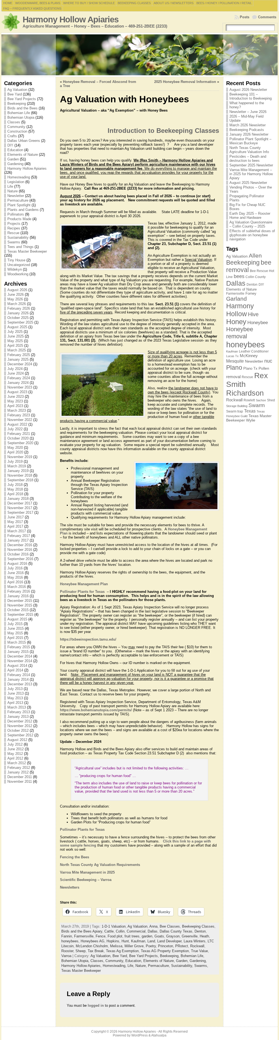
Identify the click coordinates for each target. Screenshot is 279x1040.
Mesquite (235, 360)
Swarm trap (234, 411)
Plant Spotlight (19, 205)
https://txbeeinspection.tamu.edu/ (88, 639)
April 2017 (15, 526)
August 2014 (17, 666)
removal (233, 376)
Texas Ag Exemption (122, 951)
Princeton (165, 946)
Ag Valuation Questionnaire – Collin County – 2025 (250, 224)
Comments (267, 17)
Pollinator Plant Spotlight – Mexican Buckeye (250, 141)
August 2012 (17, 740)
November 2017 (19, 508)
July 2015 (15, 624)
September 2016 (20, 559)
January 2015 (18, 652)
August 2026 (17, 290)
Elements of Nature (22, 155)
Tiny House (16, 260)
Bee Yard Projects (21, 99)
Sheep (80, 951)
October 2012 (18, 730)
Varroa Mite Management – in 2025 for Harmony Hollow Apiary (251, 174)
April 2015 (15, 638)
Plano (234, 367)
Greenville (190, 936)
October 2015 (18, 610)
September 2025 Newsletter (251, 165)
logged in (96, 1005)
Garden (13, 159)
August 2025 (17, 327)
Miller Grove (134, 946)
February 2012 (18, 768)
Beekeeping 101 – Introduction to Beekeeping (250, 96)
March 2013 (16, 707)
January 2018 (18, 499)
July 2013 (15, 689)
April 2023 (15, 406)
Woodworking (17, 274)
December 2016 (19, 545)
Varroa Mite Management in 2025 (87, 872)
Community (16, 127)
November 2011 (19, 781)
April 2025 (15, 345)
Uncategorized (18, 265)
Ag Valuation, (101, 956)
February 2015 (18, 647)
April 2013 (15, 703)
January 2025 (18, 359)
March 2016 (16, 587)
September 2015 (20, 614)
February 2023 (18, 415)
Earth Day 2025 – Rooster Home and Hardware (249, 215)
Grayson (173, 936)
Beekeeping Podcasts (246, 130)
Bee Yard (14, 94)
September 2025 (20, 322)
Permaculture (17, 200)
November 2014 (19, 661)
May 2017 (15, 522)
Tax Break (96, 951)
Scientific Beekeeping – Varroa (85, 880)
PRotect (181, 946)
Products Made (19, 219)
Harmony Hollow (240, 310)
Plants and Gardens (23, 210)
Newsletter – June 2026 (247, 112)
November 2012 (19, 726)
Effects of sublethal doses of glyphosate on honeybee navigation (252, 235)
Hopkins (113, 941)
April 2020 (15, 452)
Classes (13, 122)
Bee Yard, (121, 956)
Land (151, 941)
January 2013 (18, 717)
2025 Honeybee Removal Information (185, 82)
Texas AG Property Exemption (165, 951)
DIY (10, 145)
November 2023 (19, 387)
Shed (271, 400)
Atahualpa (158, 1035)
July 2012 (15, 744)
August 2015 (17, 619)
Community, (115, 961)
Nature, (141, 966)
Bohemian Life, (192, 956)
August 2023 (17, 392)
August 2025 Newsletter (248, 183)
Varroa (66, 956)
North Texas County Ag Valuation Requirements (100, 865)
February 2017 (18, 536)
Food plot (115, 936)
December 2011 (19, 777)
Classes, (97, 961)
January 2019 (18, 471)
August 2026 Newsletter (248, 90)
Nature (12, 191)
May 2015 (15, 633)
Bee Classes (170, 926)
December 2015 (19, 601)
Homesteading (18, 177)
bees (239, 276)
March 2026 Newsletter (247, 125)
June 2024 (15, 373)
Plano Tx (250, 368)
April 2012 (15, 758)
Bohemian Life (18, 113)
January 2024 (18, 383)
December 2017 (19, 503)
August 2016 (17, 563)
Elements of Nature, (159, 961)
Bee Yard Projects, (144, 956)
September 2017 (20, 512)
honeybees (69, 941)
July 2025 (15, 332)
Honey (236, 321)
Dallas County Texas (176, 931)
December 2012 (19, 721)
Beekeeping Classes (198, 926)
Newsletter (15, 196)
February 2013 (18, 712)
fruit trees (132, 936)
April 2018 (15, 494)
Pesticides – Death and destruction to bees (247, 158)
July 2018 (15, 485)
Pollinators (15, 214)
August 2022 (17, 424)
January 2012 (18, 772)
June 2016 (15, 573)
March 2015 (16, 642)
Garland (236, 298)
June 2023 (15, 397)
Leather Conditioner (254, 351)
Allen (255, 255)
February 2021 (18, 434)
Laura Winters (194, 941)
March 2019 (16, 466)
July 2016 (15, 568)
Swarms (13, 242)
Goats (159, 936)
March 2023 (16, 410)
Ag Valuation (17, 90)
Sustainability (18, 237)
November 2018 (19, 475)
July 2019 (15, 461)
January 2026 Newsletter (248, 134)
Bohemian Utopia (20, 117)
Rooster (67, 951)
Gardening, (198, 961)
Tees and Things (20, 247)
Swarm (256, 405)
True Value (199, 951)
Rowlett (249, 400)
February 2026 (18, 308)
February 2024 (18, 378)
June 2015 (15, 628)
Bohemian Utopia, (75, 961)
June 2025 (15, 336)
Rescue (13, 233)
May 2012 (15, 754)
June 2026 (15, 294)
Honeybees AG (92, 941)
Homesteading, (115, 966)
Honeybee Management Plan (84, 584)
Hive (253, 314)
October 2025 (18, 318)
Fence (100, 936)
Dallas (152, 931)
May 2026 (15, 299)
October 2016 (18, 554)
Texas (250, 410)
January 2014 (18, 679)
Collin (120, 931)
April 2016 (15, 582)
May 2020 (15, 448)
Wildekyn (14, 269)
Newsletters (69, 887)
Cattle (109, 931)
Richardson (245, 393)
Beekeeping (16, 103)
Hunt (125, 941)
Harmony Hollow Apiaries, (82, 966)
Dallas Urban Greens (23, 141)
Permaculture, (159, 966)
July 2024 (15, 369)
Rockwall (197, 946)
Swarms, (201, 966)
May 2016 (15, 577)
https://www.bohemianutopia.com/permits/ (96, 710)
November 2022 (19, 420)
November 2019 (19, 457)
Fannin (66, 936)
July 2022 (15, 429)
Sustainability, (182, 966)
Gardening (15, 164)
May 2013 (15, 698)
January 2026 (18, 313)
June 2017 (15, 517)
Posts (244, 17)
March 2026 (16, 304)
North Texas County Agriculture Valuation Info (249, 150)
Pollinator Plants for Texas (83, 592)
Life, (131, 966)
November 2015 (19, 605)
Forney (250, 293)
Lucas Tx (232, 356)
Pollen (264, 368)
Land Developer (169, 941)
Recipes (13, 228)
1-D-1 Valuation (114, 926)
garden (147, 936)
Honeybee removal (239, 333)
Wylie (250, 420)
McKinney (249, 355)
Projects (13, 224)
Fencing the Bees (74, 857)
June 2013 (15, 693)
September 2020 (20, 443)
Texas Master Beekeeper (27, 251)
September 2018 (20, 480)
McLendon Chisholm (92, 946)
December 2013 (19, 684)
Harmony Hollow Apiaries (71, 19)
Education (15, 150)
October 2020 (18, 438)
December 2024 (19, 364)
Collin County (255, 277)
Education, (134, 961)
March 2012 (16, 763)
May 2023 (15, 401)
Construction (17, 131)
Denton (200, 931)
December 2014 (19, 656)
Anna (153, 926)
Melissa (116, 946)
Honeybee (257, 322)
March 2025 (16, 350)
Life (10, 186)
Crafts (12, 136)
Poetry (151, 946)
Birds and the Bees (22, 108)
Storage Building (236, 406)
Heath (204, 936)
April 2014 (15, 670)
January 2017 (18, 540)
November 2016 (19, 550)
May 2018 (15, 489)
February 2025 (18, 355)
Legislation (15, 182)
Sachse (261, 400)
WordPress (139, 1035)
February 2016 (18, 591)
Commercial (136, 931)
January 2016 (18, 596)
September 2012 (20, 735)
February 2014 (18, 675)
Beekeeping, (170, 956)
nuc (268, 361)
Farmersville (83, 936)
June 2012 (15, 749)
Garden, (183, 961)
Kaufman (138, 941)
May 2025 (15, 341)
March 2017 (16, 531)
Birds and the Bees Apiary (81, 931)
